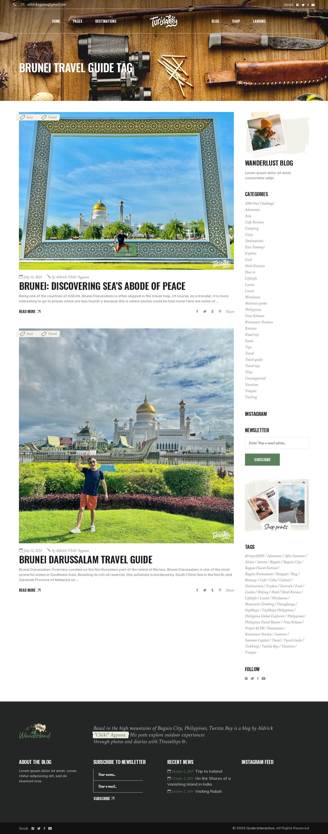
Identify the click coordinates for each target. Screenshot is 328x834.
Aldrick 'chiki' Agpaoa (70, 277)
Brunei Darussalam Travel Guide (85, 559)
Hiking (263, 592)
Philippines (253, 309)
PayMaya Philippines (277, 610)
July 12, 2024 (33, 550)
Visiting (251, 397)
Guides (250, 592)
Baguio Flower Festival (261, 568)
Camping (252, 228)
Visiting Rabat (208, 791)
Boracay (251, 580)
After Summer (295, 555)
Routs (249, 340)
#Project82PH (254, 555)
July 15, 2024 (33, 277)
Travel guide (253, 359)
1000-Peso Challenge (259, 203)
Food (248, 259)
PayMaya (252, 610)
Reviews (250, 328)
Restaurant (275, 628)
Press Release (292, 622)
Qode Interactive (260, 828)
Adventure (252, 209)
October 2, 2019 (183, 771)
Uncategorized (255, 378)
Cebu (272, 580)
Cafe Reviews (254, 222)
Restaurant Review (258, 634)
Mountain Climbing (259, 604)
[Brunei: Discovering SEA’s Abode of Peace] (126, 191)
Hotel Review (291, 592)
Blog (294, 574)
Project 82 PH (254, 628)
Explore (250, 253)
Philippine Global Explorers (264, 616)
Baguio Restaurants (259, 574)
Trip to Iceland (208, 771)
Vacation (251, 384)
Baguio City (292, 561)
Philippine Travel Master (262, 622)
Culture (284, 580)
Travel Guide (293, 640)
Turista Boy (270, 646)
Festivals (286, 586)
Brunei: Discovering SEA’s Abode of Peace (102, 286)
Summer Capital (257, 640)
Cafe (263, 580)
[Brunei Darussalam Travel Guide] (126, 435)
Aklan (249, 561)
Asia (29, 117)
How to (250, 272)
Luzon (249, 284)
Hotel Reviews (255, 265)
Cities (249, 234)
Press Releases (254, 315)
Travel (52, 117)
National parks (256, 303)
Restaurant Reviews (259, 322)
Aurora (262, 561)
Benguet (282, 574)
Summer (281, 634)
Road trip (252, 334)
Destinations (254, 240)
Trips (248, 372)
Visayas (250, 390)
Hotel (275, 592)
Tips (248, 347)
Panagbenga (286, 604)
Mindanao (252, 297)
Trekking (252, 646)
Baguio (275, 561)
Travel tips (252, 365)
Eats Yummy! (254, 247)
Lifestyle (251, 278)
